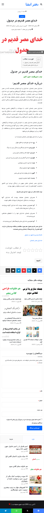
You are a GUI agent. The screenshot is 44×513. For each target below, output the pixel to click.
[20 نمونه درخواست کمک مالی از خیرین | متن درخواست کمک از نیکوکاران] (35, 479)
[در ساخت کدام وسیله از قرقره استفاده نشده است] (11, 332)
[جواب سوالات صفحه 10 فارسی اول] (32, 332)
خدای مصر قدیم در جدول (31, 62)
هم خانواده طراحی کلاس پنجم (12, 299)
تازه (33, 439)
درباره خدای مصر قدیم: (31, 65)
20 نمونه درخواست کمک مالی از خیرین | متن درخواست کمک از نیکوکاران (17, 478)
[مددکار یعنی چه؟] (32, 310)
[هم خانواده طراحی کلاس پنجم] (11, 291)
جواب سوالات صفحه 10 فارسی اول (33, 340)
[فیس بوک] (39, 270)
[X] (34, 270)
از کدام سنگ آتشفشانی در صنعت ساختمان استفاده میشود (11, 319)
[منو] (3, 5)
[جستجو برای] (41, 5)
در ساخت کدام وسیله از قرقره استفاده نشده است (12, 341)
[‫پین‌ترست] (24, 270)
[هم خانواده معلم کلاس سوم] (35, 469)
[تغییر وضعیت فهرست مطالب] (37, 59)
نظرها (11, 439)
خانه (23, 11)
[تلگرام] (18, 270)
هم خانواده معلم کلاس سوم (18, 466)
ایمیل (40, 400)
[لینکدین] (29, 270)
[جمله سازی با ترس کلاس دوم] (32, 291)
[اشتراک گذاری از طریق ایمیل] (13, 270)
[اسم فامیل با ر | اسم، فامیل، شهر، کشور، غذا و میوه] (35, 449)
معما (38, 260)
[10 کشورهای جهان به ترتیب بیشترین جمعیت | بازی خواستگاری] (35, 490)
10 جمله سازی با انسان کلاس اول (16, 456)
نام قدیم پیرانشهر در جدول (33, 235)
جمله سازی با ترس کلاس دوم (33, 299)
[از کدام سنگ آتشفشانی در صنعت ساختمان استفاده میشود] (11, 310)
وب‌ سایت (39, 410)
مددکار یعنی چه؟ (37, 318)
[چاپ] (8, 270)
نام (41, 391)
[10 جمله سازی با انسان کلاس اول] (35, 459)
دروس (19, 11)
